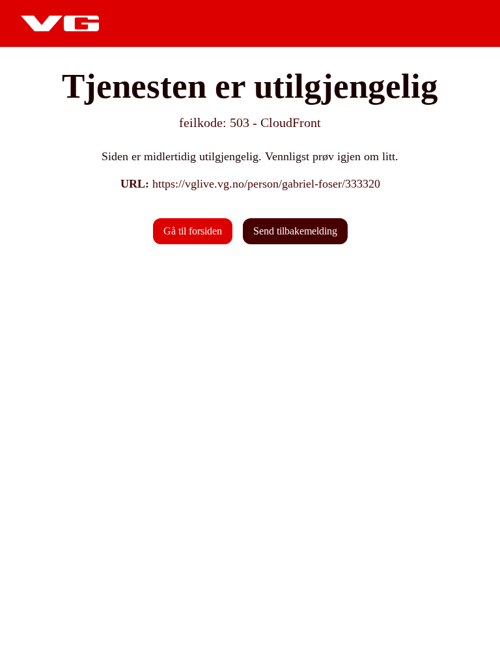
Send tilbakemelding (295, 230)
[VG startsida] (60, 23)
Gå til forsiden (192, 230)
